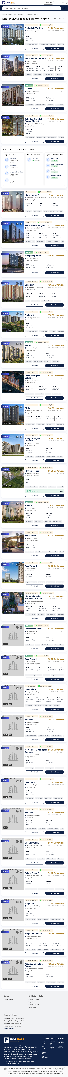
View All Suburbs (9, 1028)
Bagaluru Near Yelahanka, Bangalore (37, 124)
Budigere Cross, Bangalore (34, 410)
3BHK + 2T (49, 881)
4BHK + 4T (60, 67)
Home (43, 1043)
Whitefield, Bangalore (33, 31)
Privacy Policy (44, 1053)
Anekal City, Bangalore (33, 380)
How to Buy (52, 1048)
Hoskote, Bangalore (32, 258)
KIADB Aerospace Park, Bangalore (36, 228)
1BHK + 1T (29, 129)
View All (61, 491)
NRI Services (52, 1044)
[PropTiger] (9, 2)
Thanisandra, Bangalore (33, 815)
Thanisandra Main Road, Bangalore (36, 197)
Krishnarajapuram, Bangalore (35, 287)
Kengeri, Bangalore (32, 508)
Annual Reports (60, 1047)
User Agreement (45, 1057)
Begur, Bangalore (31, 568)
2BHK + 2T (42, 203)
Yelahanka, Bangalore (33, 91)
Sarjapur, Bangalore (32, 538)
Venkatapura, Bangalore (33, 318)
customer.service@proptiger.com (15, 1066)
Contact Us (44, 1049)
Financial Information (61, 1042)
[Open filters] (64, 8)
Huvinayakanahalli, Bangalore (35, 601)
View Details (34, 48)
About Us (44, 1041)
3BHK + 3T (55, 293)
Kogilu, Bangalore (31, 61)
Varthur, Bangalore (32, 631)
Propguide (53, 1041)
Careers (44, 1046)
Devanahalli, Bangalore (33, 443)
